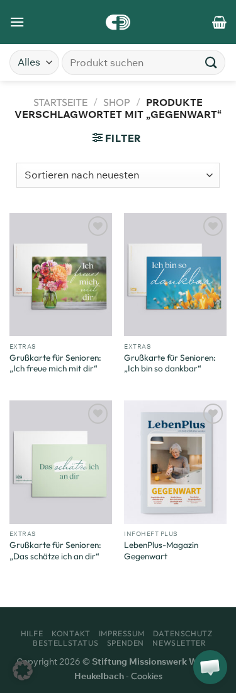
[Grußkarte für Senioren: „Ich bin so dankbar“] (175, 274)
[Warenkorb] (219, 22)
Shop (116, 102)
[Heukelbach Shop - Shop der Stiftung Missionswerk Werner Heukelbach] (118, 22)
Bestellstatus (65, 643)
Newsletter (179, 643)
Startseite (60, 102)
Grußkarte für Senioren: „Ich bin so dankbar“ (170, 363)
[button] (22, 670)
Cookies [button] (146, 676)
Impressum (122, 633)
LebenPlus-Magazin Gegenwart (161, 551)
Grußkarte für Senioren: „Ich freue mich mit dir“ (55, 363)
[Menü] (17, 21)
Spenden (125, 643)
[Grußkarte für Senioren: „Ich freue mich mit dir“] (60, 274)
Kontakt (71, 633)
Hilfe (32, 633)
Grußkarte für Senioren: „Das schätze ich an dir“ (55, 551)
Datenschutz (183, 633)
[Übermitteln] (211, 62)
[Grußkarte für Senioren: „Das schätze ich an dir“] (60, 461)
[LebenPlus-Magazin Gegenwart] (175, 461)
